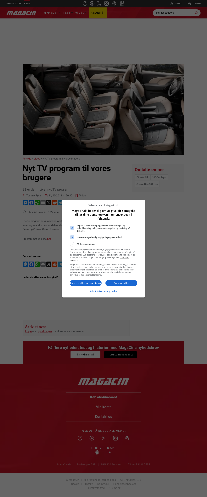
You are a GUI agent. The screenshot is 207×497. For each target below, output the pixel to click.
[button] (103, 244)
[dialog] (103, 248)
